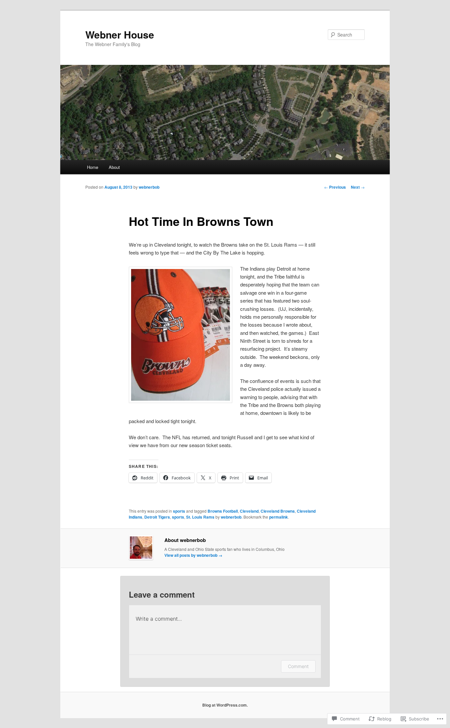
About (114, 167)
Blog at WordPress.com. (225, 705)
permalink (278, 517)
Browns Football (223, 511)
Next (358, 187)
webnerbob (149, 187)
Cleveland (249, 511)
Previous (335, 187)
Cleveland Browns (278, 511)
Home (92, 167)
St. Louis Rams (200, 517)
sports (179, 511)
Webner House (119, 34)
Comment (298, 666)
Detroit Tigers (157, 517)
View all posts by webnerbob (193, 555)
